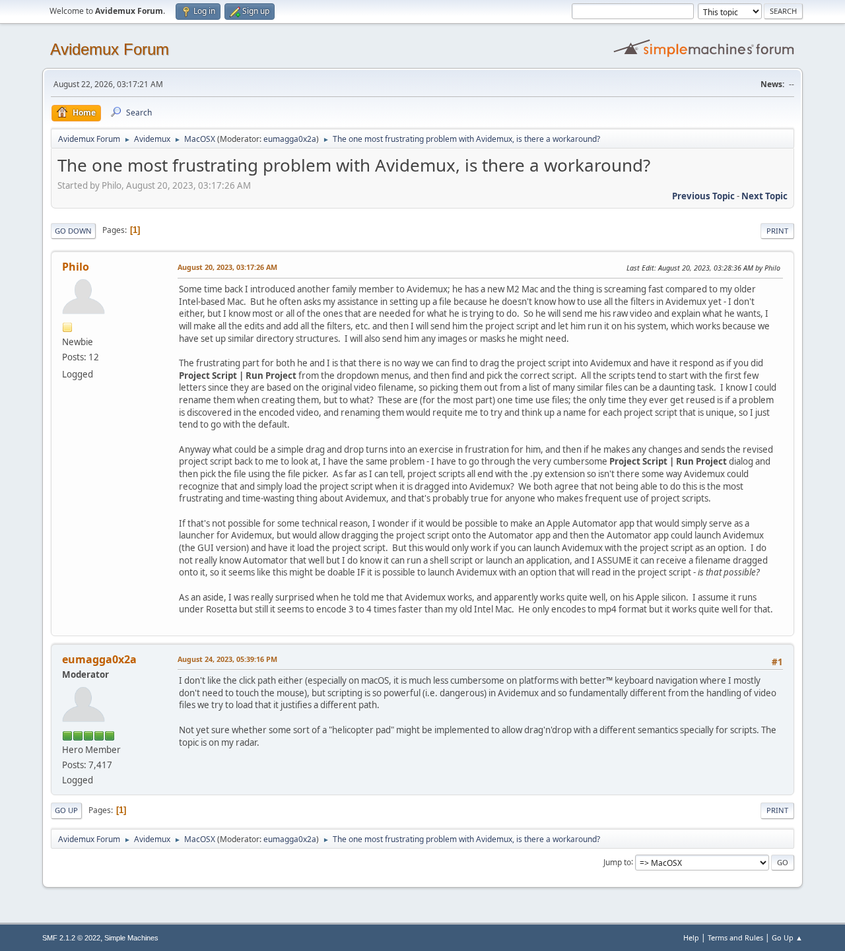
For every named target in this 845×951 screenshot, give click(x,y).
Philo (75, 266)
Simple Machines (131, 938)
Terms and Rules (735, 937)
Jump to (617, 861)
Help (691, 937)
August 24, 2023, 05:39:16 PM (227, 659)
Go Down (73, 231)
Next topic (764, 196)
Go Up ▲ (787, 937)
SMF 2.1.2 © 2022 (71, 938)
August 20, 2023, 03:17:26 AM (227, 267)
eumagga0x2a (289, 139)
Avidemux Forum (109, 49)
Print (777, 231)
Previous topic (703, 196)
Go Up (66, 810)
